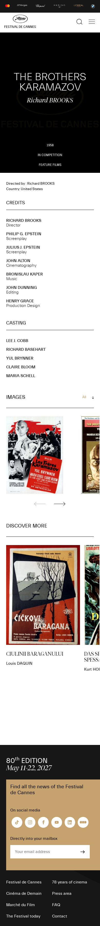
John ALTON (18, 260)
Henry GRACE (20, 301)
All (84, 397)
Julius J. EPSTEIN (23, 247)
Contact (59, 916)
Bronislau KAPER (24, 274)
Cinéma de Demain (24, 893)
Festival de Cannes (24, 882)
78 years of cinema (69, 882)
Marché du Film (20, 905)
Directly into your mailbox (33, 838)
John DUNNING (21, 287)
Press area (62, 893)
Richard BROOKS (23, 220)
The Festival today (23, 916)
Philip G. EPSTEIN (23, 234)
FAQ (56, 905)
